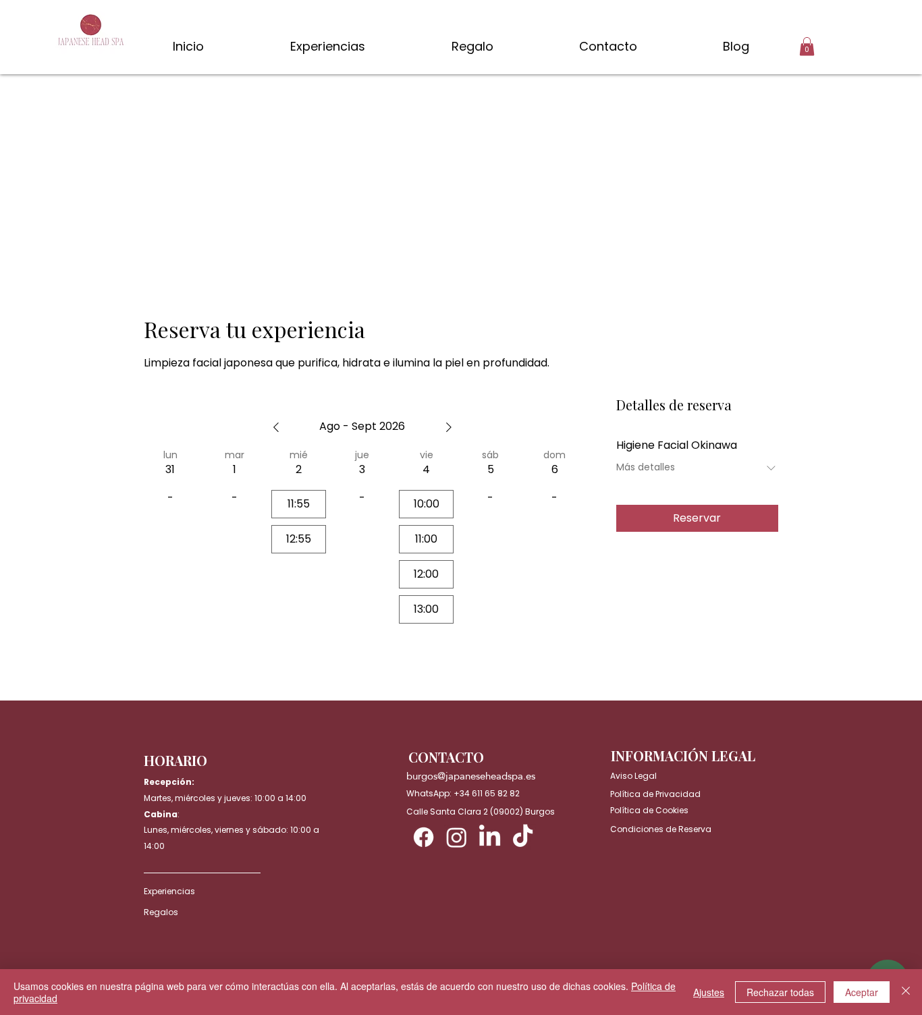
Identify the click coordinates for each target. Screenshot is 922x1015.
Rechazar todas (780, 992)
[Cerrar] (906, 992)
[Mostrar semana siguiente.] (449, 427)
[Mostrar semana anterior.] (276, 427)
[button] (807, 46)
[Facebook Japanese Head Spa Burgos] (423, 837)
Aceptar (861, 992)
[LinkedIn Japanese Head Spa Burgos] (490, 837)
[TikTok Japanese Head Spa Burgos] (523, 837)
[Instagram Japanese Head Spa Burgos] (456, 837)
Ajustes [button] (708, 992)
